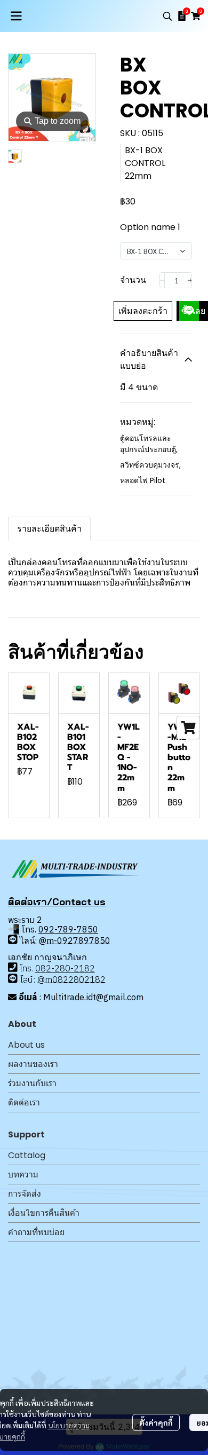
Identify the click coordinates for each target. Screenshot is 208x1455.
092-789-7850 (68, 929)
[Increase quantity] (190, 280)
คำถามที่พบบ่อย (36, 1232)
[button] (167, 16)
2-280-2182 (70, 968)
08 (40, 968)
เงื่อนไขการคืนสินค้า (43, 1213)
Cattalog (26, 1155)
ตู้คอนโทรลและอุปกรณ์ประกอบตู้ (149, 444)
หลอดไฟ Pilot (142, 480)
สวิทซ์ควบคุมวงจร (150, 465)
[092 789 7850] (13, 939)
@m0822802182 (71, 979)
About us (26, 1045)
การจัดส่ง (24, 1194)
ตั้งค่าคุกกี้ (156, 1422)
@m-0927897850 (74, 940)
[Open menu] (16, 16)
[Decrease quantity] (162, 280)
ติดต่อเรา (24, 1102)
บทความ (23, 1174)
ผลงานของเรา (33, 1064)
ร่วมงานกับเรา (32, 1083)
